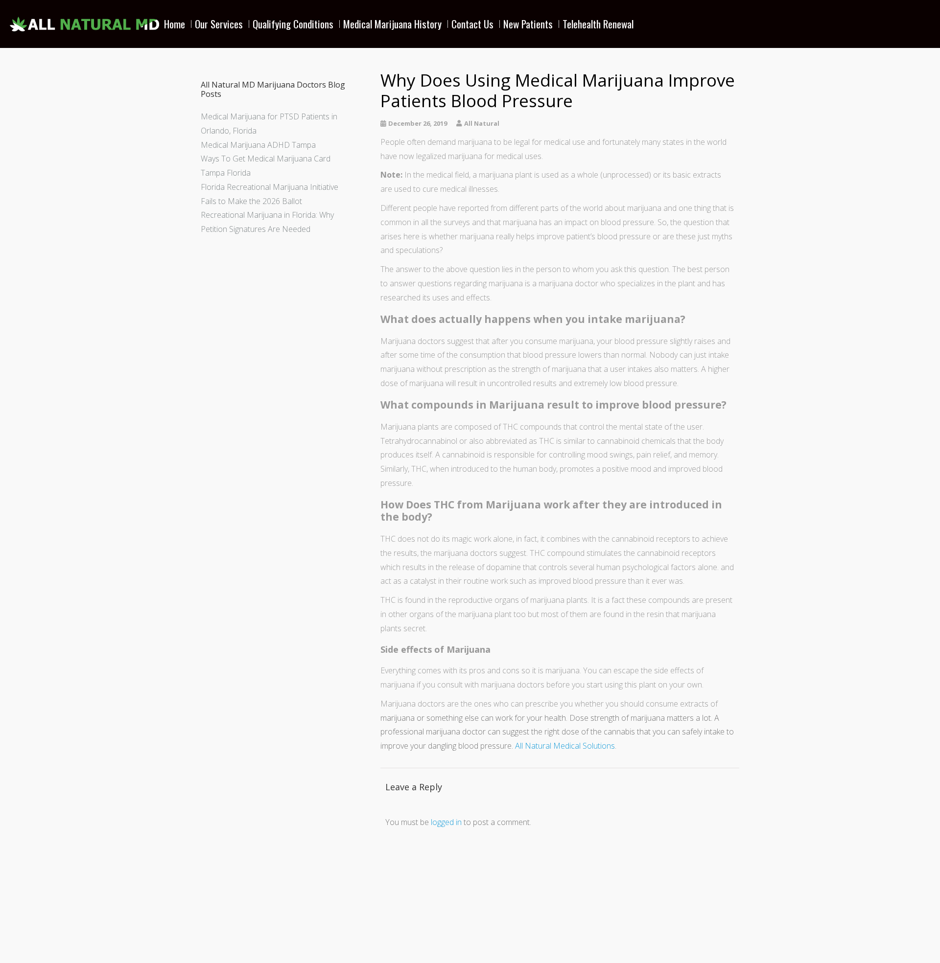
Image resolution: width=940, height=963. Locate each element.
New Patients (528, 23)
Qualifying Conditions (293, 23)
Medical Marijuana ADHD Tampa (258, 144)
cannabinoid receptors (676, 553)
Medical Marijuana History (392, 23)
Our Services (219, 23)
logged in (446, 822)
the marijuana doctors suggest (473, 553)
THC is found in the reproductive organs (449, 600)
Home (174, 23)
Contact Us (472, 23)
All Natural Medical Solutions (565, 745)
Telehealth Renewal (598, 23)
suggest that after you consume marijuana (520, 341)
